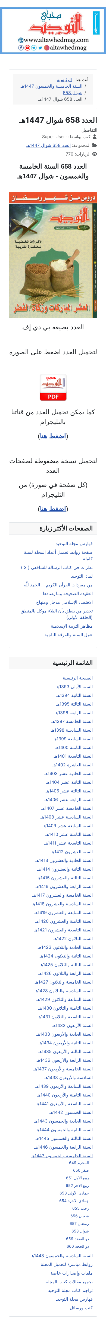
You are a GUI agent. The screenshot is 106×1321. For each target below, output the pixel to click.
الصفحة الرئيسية (78, 678)
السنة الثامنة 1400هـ (74, 747)
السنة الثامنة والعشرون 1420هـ (64, 921)
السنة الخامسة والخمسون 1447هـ (62, 1155)
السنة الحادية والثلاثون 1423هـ (65, 947)
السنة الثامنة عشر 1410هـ (69, 834)
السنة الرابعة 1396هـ (74, 712)
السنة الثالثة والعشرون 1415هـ (65, 877)
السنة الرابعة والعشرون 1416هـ (64, 886)
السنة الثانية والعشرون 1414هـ (65, 869)
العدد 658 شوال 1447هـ (48, 145)
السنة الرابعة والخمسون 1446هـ (63, 1147)
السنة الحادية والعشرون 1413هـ (64, 860)
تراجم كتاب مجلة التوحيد (70, 1290)
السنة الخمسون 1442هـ (71, 1112)
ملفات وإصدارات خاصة (72, 1273)
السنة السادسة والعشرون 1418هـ (62, 903)
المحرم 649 (79, 1162)
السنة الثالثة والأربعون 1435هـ (65, 1051)
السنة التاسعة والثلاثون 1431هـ (65, 1016)
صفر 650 (81, 1170)
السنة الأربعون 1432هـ (72, 1025)
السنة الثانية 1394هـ (74, 695)
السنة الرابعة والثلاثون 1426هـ (65, 973)
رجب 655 (80, 1208)
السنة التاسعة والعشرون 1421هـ (63, 930)
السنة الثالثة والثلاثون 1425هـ (66, 964)
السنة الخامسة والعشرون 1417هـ (62, 895)
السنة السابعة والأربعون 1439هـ (64, 1086)
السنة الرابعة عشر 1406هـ (68, 799)
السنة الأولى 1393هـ (74, 686)
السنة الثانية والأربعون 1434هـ (65, 1042)
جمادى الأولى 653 (74, 1193)
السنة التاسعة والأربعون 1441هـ (64, 1103)
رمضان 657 (79, 1223)
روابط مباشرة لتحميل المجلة (67, 1264)
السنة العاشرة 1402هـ (72, 764)
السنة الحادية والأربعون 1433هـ (64, 1034)
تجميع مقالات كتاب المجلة (69, 1281)
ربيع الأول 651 (77, 1177)
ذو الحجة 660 (78, 1246)
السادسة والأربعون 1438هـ (68, 1077)
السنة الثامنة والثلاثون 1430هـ (65, 1008)
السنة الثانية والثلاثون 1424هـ (66, 956)
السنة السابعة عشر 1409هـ (68, 825)
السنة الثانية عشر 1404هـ (69, 782)
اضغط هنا (53, 436)
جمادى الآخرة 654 (74, 1200)
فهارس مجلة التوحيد (74, 1299)
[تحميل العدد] (53, 387)
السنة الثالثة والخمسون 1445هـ (64, 1138)
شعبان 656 (79, 1215)
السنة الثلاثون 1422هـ (73, 938)
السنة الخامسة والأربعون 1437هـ (63, 1069)
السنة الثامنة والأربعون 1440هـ (65, 1095)
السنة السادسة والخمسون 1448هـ (61, 1255)
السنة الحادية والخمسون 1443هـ (63, 1121)
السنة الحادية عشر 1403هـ (68, 773)
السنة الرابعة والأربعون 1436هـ (65, 1060)
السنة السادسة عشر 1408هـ (66, 817)
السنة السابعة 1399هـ (73, 738)
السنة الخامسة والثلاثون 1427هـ (64, 982)
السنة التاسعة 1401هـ (73, 756)
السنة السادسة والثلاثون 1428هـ (63, 990)
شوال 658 (80, 1231)
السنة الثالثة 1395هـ (74, 704)
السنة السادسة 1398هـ (72, 730)
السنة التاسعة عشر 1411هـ (68, 843)
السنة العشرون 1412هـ (72, 851)
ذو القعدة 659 (77, 1238)
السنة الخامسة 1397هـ (72, 721)
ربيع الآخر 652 (77, 1185)
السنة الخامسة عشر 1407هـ (67, 808)
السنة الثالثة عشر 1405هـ (69, 791)
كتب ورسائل (81, 1307)
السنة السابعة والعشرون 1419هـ (63, 912)
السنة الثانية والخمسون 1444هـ (64, 1129)
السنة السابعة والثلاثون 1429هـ (64, 999)
